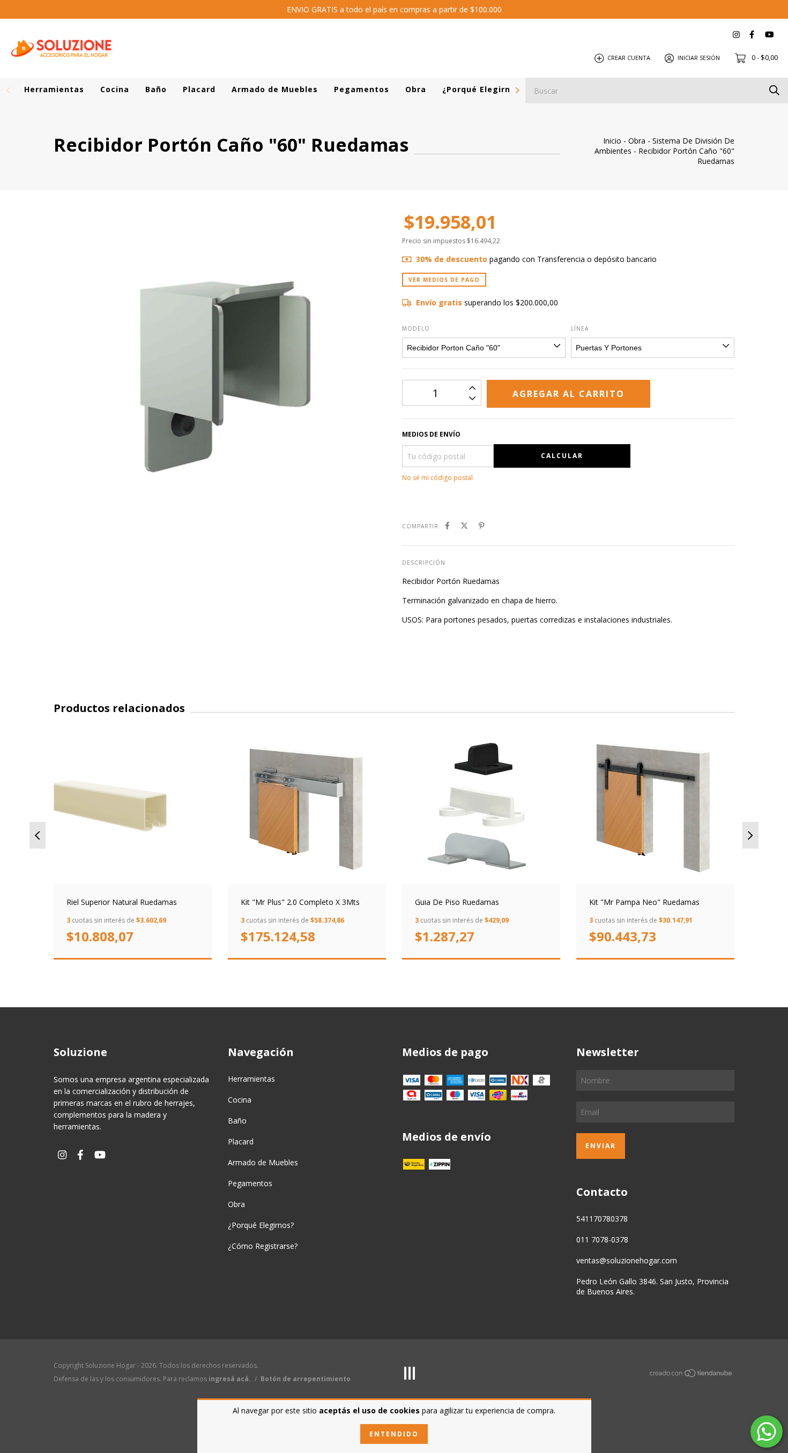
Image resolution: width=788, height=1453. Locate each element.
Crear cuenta (628, 58)
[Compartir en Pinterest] (481, 525)
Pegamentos (361, 89)
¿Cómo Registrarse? (263, 1246)
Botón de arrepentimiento (306, 1378)
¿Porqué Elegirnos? (483, 89)
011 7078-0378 (602, 1239)
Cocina (114, 89)
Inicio (612, 141)
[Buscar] (774, 89)
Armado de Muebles (275, 89)
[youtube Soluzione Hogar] (769, 34)
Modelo (416, 328)
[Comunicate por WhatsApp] (766, 1431)
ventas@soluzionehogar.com (626, 1260)
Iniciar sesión (699, 58)
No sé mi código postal (437, 477)
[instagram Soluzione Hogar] (736, 34)
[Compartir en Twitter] (464, 525)
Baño (156, 89)
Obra (415, 89)
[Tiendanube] (691, 1375)
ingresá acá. (230, 1378)
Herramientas (54, 89)
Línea (580, 328)
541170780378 (602, 1219)
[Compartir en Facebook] (447, 525)
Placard (199, 89)
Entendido (394, 1434)
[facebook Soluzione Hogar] (752, 34)
